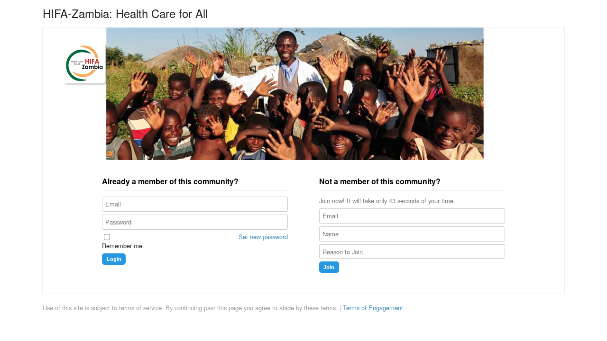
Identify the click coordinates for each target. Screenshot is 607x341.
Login (114, 259)
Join (328, 267)
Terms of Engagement (373, 308)
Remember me (122, 246)
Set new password (263, 237)
